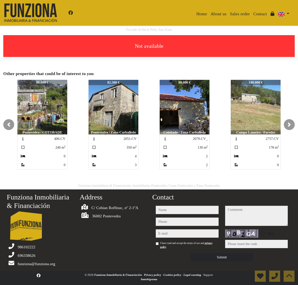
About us (218, 13)
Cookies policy (172, 274)
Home (201, 13)
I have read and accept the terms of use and (186, 245)
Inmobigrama (149, 279)
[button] (8, 124)
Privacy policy (153, 274)
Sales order (240, 13)
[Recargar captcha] (263, 233)
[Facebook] (71, 12)
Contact (260, 13)
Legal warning (192, 274)
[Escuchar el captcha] (270, 233)
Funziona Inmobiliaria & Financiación (118, 274)
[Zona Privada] (272, 14)
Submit (222, 257)
